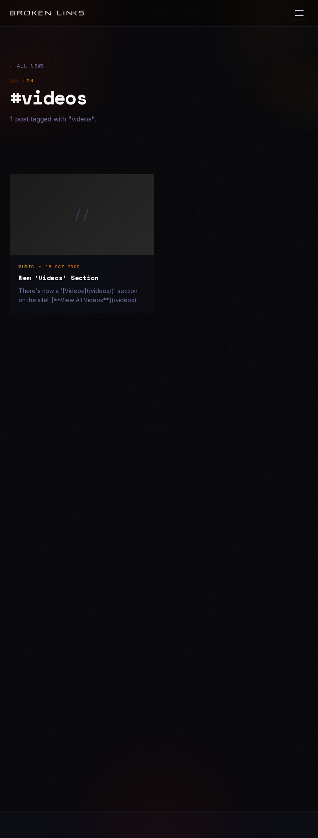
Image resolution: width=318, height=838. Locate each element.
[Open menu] (299, 13)
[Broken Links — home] (47, 13)
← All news (27, 65)
